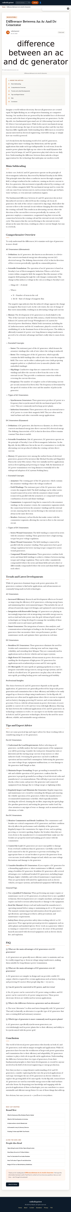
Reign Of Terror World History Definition (19, 1164)
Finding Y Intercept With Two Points (18, 1131)
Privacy (46, 1207)
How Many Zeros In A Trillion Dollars (18, 1152)
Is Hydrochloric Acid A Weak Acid (17, 1123)
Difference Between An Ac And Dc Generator (39, 1173)
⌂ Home (35, 2)
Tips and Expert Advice (17, 94)
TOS (51, 1207)
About (25, 1207)
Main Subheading (16, 84)
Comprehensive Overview (18, 87)
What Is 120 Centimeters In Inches (17, 1119)
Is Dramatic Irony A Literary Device (18, 1127)
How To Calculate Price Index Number (18, 1156)
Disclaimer (39, 1207)
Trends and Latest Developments (20, 91)
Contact (31, 1207)
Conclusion (14, 101)
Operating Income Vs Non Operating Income (20, 1148)
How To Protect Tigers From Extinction (19, 1160)
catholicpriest (8, 3)
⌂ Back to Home (12, 1184)
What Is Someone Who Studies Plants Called (20, 1115)
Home (20, 1207)
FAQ (12, 98)
